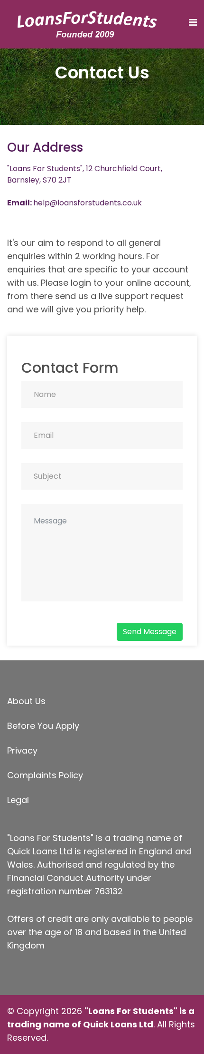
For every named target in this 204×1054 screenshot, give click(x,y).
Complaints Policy (45, 775)
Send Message (149, 631)
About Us (26, 701)
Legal (18, 800)
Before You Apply (43, 726)
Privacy (22, 750)
